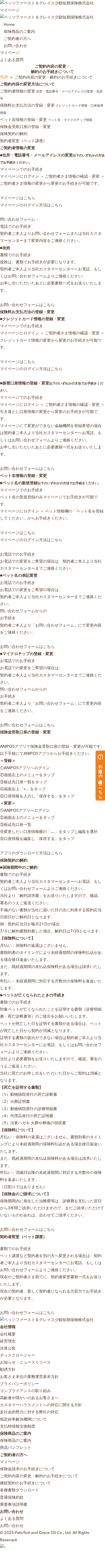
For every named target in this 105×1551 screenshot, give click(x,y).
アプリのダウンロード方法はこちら (31, 853)
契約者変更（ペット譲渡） (23, 141)
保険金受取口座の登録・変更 (25, 127)
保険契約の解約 (13, 134)
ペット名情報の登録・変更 (46, 120)
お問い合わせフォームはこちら (27, 305)
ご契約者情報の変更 (52, 95)
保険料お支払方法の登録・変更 (51, 109)
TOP (4, 78)
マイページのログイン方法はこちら (31, 205)
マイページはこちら (17, 198)
